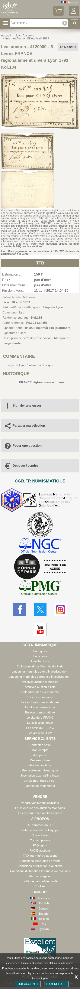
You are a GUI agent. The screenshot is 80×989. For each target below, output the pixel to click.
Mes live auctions (40, 765)
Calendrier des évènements (40, 692)
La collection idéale (40, 722)
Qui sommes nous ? (40, 825)
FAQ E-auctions (40, 850)
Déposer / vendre (25, 465)
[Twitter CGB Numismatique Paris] (40, 609)
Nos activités (40, 835)
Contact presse (40, 840)
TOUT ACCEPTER (27, 984)
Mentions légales (40, 876)
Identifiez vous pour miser (62, 213)
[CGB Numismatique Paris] (9, 16)
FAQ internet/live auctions (40, 855)
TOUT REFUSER (56, 984)
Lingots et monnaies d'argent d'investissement (40, 676)
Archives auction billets (40, 687)
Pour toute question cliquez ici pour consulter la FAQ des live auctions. (40, 245)
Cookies (40, 886)
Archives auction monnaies (40, 681)
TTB (40, 263)
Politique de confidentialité (40, 881)
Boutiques (40, 651)
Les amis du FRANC (40, 727)
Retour (70, 47)
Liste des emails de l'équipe (40, 830)
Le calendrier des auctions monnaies (40, 808)
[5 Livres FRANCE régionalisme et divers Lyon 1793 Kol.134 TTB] (40, 128)
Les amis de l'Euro (40, 733)
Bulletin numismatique (40, 712)
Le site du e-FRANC (40, 717)
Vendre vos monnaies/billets (40, 802)
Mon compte (40, 750)
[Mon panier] (58, 15)
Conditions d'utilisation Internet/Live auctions (40, 871)
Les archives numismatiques (40, 702)
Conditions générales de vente (40, 860)
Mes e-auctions (40, 760)
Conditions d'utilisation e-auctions (40, 866)
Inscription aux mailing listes (40, 775)
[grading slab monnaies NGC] (40, 546)
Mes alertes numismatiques (40, 770)
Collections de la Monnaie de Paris (40, 666)
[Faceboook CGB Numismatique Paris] (19, 609)
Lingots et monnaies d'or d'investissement (40, 671)
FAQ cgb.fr (40, 845)
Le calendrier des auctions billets (40, 813)
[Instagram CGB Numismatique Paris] (60, 609)
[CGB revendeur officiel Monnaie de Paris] (40, 567)
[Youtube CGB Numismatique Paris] (40, 629)
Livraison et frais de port (40, 780)
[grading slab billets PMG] (40, 588)
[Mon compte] (74, 15)
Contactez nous (40, 744)
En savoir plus (40, 978)
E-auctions (40, 656)
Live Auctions (40, 661)
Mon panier (40, 755)
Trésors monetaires (40, 697)
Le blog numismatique (40, 707)
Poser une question (27, 445)
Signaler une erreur (27, 405)
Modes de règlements (40, 785)
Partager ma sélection (29, 425)
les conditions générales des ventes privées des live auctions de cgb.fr (40, 227)
